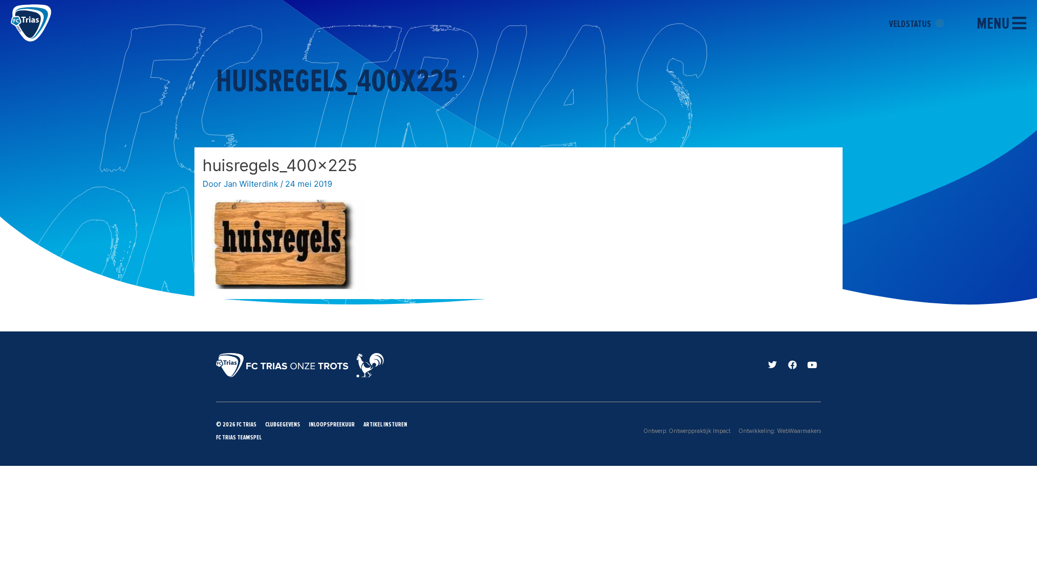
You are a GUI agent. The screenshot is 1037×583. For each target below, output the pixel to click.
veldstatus (911, 24)
